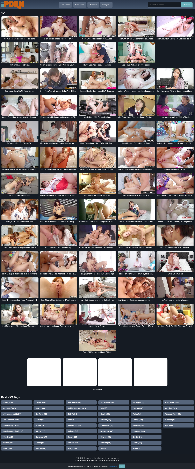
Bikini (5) (104, 408)
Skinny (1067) (138, 408)
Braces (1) (40, 425)
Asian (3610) (8, 402)
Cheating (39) (8, 437)
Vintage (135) (138, 420)
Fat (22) (103, 448)
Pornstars (93, 5)
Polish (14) (137, 414)
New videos (79, 5)
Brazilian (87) (170, 420)
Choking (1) (40, 443)
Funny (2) (71, 420)
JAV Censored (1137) (11, 420)
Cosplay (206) (106, 443)
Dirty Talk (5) (73, 414)
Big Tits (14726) (42, 414)
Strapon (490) (106, 437)
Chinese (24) (73, 443)
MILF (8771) (40, 431)
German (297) (41, 448)
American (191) (171, 408)
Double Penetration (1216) (13, 431)
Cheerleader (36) (107, 425)
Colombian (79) (41, 437)
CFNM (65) (40, 420)
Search (187, 5)
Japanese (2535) (9, 408)
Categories (106, 5)
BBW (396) (7, 448)
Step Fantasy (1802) (11, 425)
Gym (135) (169, 425)
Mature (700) (137, 448)
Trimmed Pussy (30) (173, 414)
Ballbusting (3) (138, 425)
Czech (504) (72, 437)
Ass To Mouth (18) (107, 402)
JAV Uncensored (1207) (12, 414)
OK (122, 466)
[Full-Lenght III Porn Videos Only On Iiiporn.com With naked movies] (12, 5)
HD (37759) (72, 448)
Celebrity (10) (8, 443)
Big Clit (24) (137, 437)
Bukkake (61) (73, 431)
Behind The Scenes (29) (77, 408)
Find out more (112, 466)
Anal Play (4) (40, 408)
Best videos (65, 5)
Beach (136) (105, 414)
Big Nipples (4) (138, 402)
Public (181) (137, 443)
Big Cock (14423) (74, 402)
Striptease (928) (139, 431)
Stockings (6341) (107, 431)
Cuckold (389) (106, 420)
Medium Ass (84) (74, 425)
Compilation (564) (172, 402)
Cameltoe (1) (40, 402)
